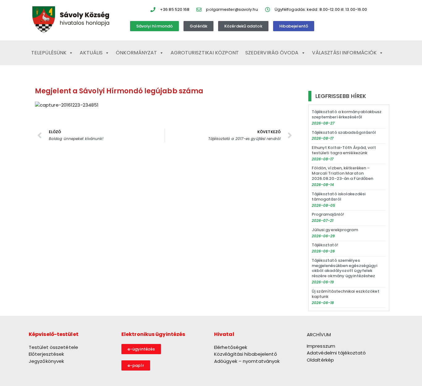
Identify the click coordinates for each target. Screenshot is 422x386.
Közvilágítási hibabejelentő (245, 354)
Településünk (48, 52)
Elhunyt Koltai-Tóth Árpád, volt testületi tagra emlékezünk (344, 150)
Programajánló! (328, 214)
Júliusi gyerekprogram (335, 230)
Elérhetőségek (230, 347)
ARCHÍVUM (319, 334)
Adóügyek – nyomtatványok (247, 361)
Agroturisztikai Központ (205, 52)
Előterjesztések (46, 354)
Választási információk (344, 52)
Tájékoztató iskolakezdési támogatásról (339, 196)
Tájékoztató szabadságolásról (344, 132)
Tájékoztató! (325, 245)
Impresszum (321, 346)
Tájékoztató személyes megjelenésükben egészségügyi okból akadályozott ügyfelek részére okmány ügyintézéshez (345, 268)
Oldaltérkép (320, 360)
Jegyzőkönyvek (46, 361)
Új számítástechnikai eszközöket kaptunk (345, 293)
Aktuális (91, 52)
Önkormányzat (136, 52)
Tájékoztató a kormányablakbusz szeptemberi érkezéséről (347, 114)
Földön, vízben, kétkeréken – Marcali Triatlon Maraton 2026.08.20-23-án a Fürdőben (342, 173)
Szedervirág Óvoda (272, 52)
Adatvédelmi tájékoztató (336, 353)
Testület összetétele (53, 347)
